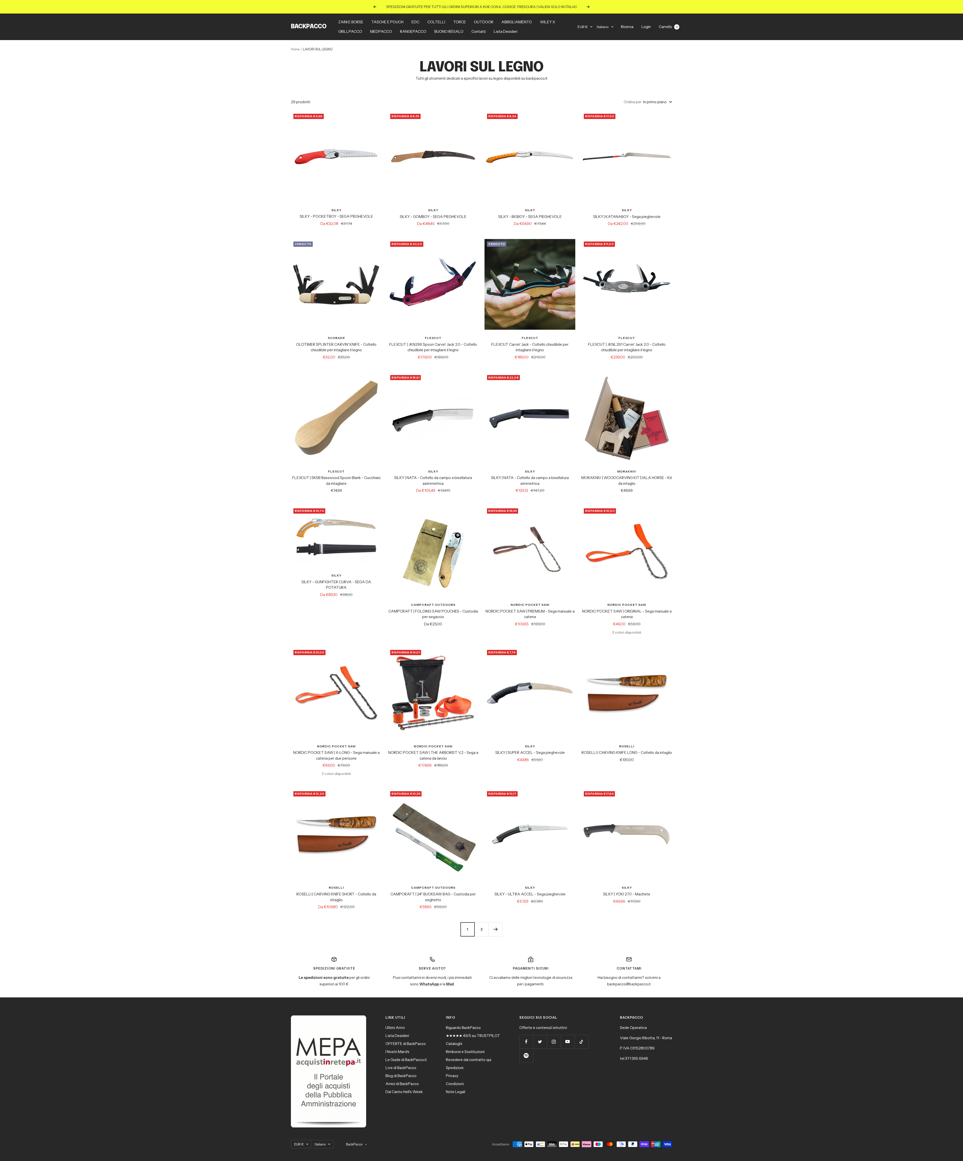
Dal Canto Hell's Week (404, 1091)
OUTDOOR (483, 22)
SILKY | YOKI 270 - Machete (626, 894)
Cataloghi (454, 1043)
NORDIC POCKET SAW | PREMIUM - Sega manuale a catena (530, 614)
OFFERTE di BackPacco (405, 1043)
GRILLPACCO (350, 31)
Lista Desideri (505, 31)
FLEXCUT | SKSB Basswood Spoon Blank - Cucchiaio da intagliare (336, 480)
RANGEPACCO (413, 31)
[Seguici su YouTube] (568, 1042)
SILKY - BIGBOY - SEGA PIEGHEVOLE (530, 216)
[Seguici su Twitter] (540, 1042)
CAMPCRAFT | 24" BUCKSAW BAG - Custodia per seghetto (433, 897)
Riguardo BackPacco (463, 1027)
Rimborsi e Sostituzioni (465, 1051)
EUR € (583, 27)
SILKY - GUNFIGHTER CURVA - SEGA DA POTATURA (336, 584)
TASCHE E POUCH (387, 22)
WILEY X (547, 22)
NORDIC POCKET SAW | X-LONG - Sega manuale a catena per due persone (336, 755)
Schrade (336, 338)
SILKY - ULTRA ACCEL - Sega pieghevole (530, 894)
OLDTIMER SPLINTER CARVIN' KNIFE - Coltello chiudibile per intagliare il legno (336, 347)
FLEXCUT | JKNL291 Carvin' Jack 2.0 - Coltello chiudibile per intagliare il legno (627, 347)
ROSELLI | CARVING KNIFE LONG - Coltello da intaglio (627, 752)
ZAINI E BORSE (350, 22)
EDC (415, 22)
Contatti (478, 31)
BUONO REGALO (448, 31)
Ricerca (627, 26)
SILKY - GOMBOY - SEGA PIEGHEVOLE (433, 216)
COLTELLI (436, 22)
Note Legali (455, 1091)
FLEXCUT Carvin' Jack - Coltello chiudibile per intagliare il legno (530, 347)
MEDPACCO (381, 31)
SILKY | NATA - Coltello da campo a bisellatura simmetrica (530, 480)
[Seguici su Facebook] (526, 1042)
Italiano (603, 27)
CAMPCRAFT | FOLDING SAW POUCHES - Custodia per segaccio (433, 614)
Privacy (452, 1075)
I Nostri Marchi (397, 1051)
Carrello (668, 26)
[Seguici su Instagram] (554, 1042)
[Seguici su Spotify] (526, 1055)
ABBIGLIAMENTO (516, 22)
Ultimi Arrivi (395, 1027)
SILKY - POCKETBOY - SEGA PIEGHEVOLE (336, 216)
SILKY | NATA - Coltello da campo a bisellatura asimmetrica (433, 480)
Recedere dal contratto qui (468, 1059)
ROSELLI (626, 746)
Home (295, 49)
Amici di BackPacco (402, 1083)
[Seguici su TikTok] (581, 1042)
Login (646, 26)
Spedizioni (454, 1067)
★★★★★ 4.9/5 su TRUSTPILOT (473, 1035)
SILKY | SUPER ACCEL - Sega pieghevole (530, 752)
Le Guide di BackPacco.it (406, 1059)
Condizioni (455, 1083)
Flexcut (433, 338)
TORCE (459, 22)
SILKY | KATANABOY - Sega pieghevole (627, 216)
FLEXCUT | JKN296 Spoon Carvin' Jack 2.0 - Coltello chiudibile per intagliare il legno (433, 347)
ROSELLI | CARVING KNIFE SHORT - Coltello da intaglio (336, 897)
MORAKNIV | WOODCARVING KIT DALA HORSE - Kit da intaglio (626, 480)
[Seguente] (496, 929)
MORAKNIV (626, 471)
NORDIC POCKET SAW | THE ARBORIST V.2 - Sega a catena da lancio (433, 755)
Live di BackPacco (400, 1067)
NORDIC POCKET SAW (530, 605)
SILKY (336, 210)
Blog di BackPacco (401, 1075)
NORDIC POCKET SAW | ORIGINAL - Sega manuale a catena (627, 614)
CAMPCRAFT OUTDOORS (433, 605)
